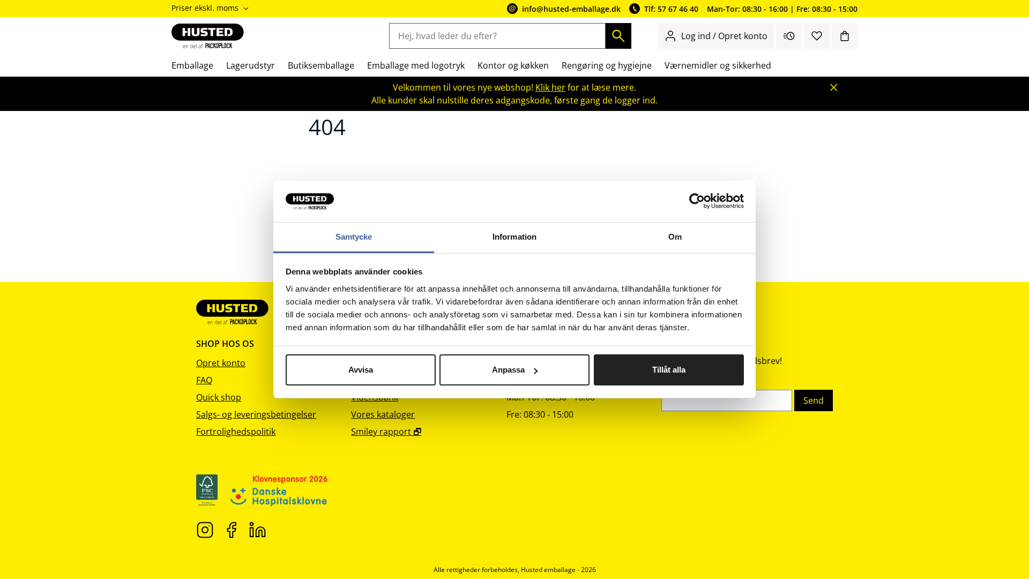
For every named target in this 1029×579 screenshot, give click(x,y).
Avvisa (360, 369)
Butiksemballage (321, 65)
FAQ (204, 380)
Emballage (192, 65)
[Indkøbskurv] (844, 36)
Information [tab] (514, 236)
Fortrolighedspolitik (235, 431)
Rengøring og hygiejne (607, 65)
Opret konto (220, 363)
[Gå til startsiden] (208, 36)
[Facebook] (231, 529)
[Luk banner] (834, 87)
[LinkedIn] (257, 529)
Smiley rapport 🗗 (386, 431)
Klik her (550, 87)
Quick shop (218, 397)
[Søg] (618, 36)
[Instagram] (205, 529)
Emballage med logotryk (416, 65)
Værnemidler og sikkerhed (718, 65)
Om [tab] (675, 236)
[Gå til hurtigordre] (789, 36)
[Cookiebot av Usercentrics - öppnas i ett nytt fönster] (697, 202)
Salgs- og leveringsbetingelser (256, 414)
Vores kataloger (383, 414)
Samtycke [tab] (353, 236)
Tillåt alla (668, 369)
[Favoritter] (817, 36)
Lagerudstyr (250, 65)
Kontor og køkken (513, 65)
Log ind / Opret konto (724, 36)
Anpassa (508, 369)
